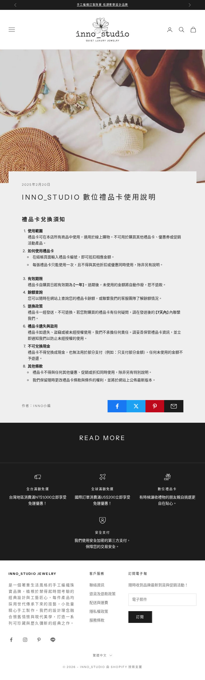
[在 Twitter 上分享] (136, 406)
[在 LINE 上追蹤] (53, 639)
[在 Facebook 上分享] (117, 406)
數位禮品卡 (167, 489)
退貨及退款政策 (102, 593)
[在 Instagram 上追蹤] (25, 639)
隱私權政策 (98, 611)
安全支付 (102, 533)
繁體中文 (100, 655)
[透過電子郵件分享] (173, 406)
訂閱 (140, 617)
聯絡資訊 (96, 585)
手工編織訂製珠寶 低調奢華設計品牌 (102, 4)
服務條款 (96, 620)
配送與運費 (98, 602)
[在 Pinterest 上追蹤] (39, 639)
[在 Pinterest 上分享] (155, 406)
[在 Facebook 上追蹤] (11, 639)
